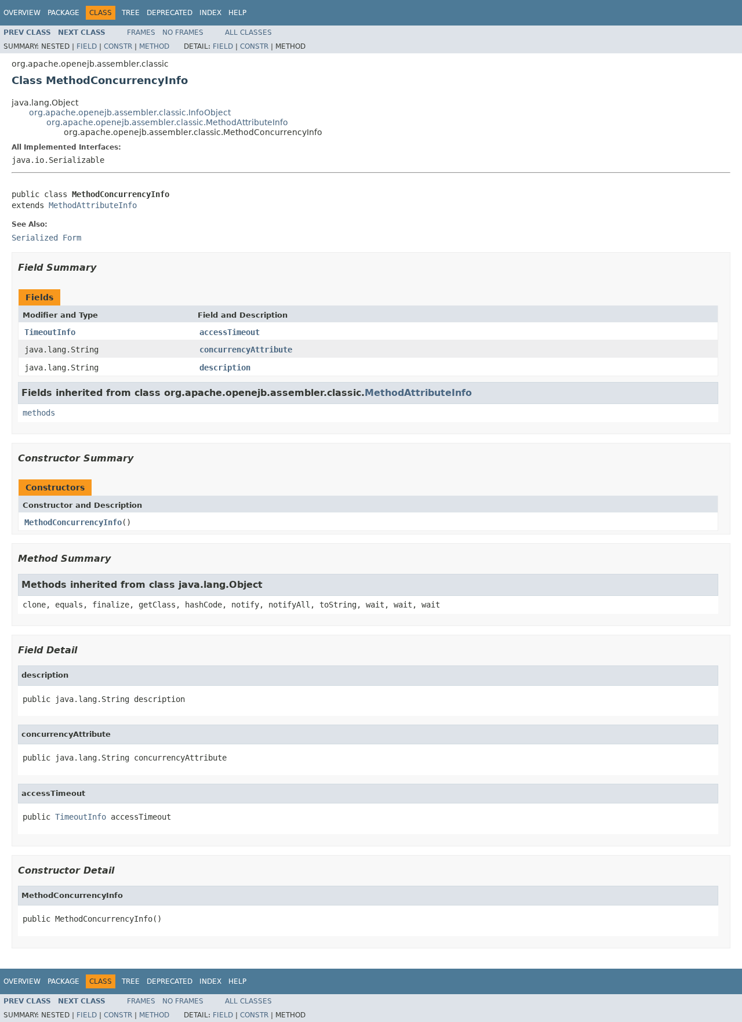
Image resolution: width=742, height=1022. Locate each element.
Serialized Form (46, 237)
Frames (141, 32)
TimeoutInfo (49, 332)
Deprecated (169, 13)
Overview (22, 13)
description (224, 367)
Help (237, 13)
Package (63, 13)
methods (39, 412)
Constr (118, 46)
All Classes (248, 32)
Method (154, 46)
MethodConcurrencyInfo (73, 522)
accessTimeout (229, 332)
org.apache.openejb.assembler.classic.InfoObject (130, 112)
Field (87, 46)
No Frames (182, 32)
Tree (131, 13)
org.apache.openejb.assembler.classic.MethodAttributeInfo (167, 122)
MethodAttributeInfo (93, 205)
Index (210, 13)
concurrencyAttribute (245, 349)
